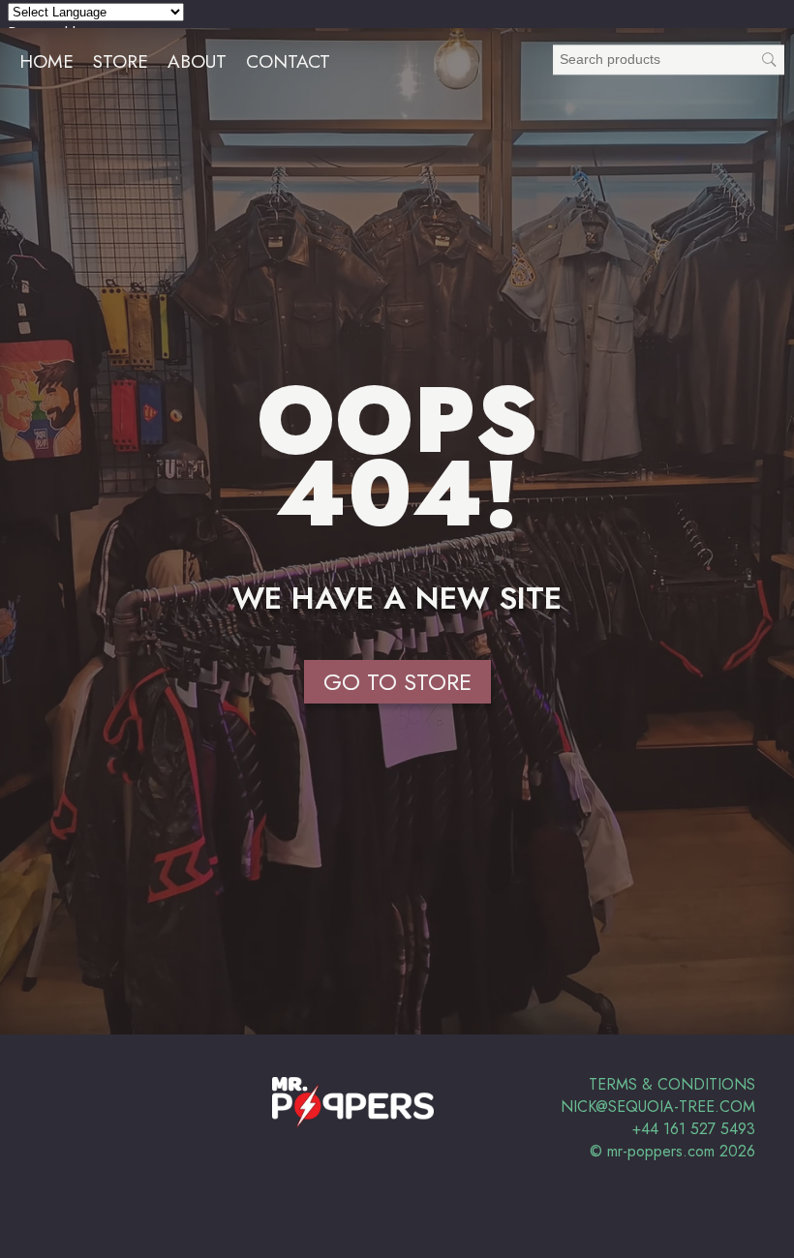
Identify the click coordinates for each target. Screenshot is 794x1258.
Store (120, 61)
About (197, 61)
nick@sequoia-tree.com (658, 1106)
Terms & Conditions (672, 1084)
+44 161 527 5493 (693, 1129)
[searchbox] (668, 60)
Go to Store (397, 682)
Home (46, 61)
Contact (288, 61)
